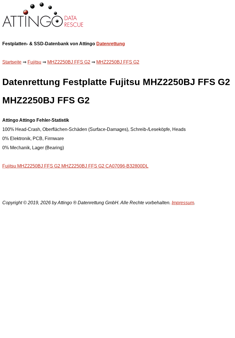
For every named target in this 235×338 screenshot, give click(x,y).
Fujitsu (34, 62)
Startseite (11, 62)
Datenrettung (110, 43)
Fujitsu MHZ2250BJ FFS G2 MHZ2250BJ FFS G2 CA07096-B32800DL (75, 166)
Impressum (183, 202)
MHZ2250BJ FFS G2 (68, 62)
